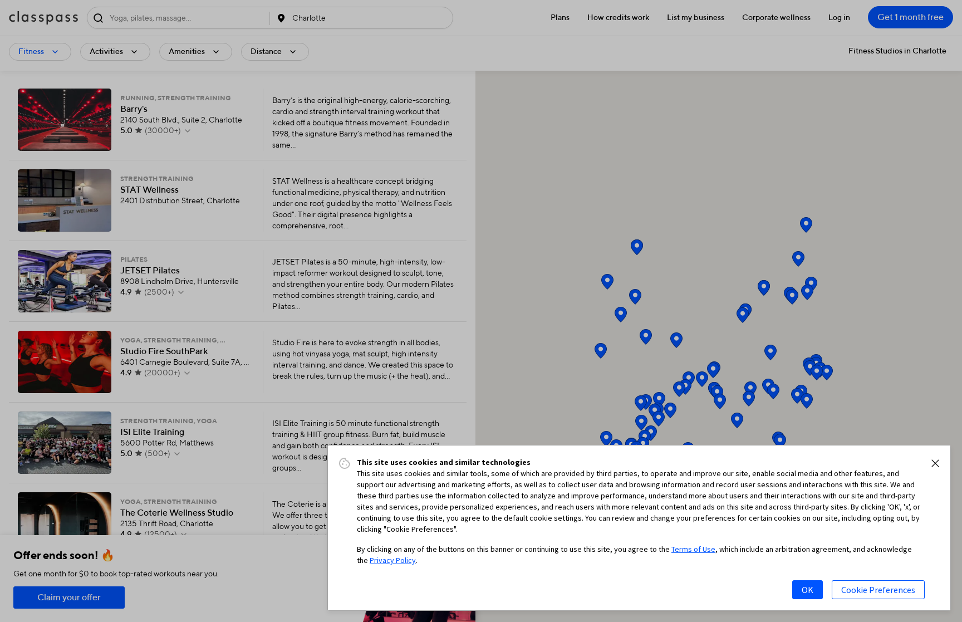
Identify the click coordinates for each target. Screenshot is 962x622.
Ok (807, 589)
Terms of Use (693, 549)
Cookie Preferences (878, 589)
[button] (935, 463)
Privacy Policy (393, 560)
